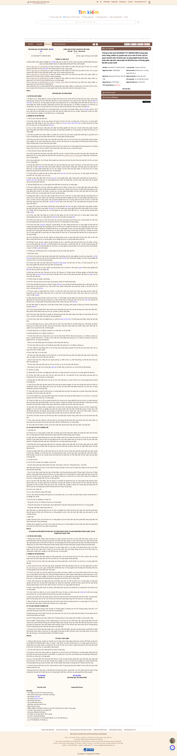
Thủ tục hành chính (56, 17)
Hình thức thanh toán (100, 730)
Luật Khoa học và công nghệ (73, 155)
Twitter (97, 754)
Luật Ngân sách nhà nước (42, 175)
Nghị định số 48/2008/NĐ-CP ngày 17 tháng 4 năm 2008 (49, 82)
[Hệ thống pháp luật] (37, 2)
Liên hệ (130, 2)
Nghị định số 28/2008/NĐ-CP (40, 78)
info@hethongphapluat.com (106, 745)
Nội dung (48, 44)
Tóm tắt (30, 44)
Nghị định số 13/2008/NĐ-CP (40, 66)
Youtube (82, 754)
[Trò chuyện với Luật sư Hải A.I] (172, 740)
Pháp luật (114, 2)
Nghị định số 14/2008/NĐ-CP (40, 70)
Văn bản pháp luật (39, 38)
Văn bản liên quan (59, 44)
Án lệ (126, 17)
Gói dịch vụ (122, 2)
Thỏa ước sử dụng (62, 730)
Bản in (127, 44)
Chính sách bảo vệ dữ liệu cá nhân (81, 730)
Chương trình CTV (140, 2)
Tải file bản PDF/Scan (111, 97)
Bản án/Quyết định (116, 17)
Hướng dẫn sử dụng (115, 730)
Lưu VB (134, 44)
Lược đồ (39, 44)
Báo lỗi (147, 44)
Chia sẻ (141, 44)
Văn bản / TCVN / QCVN (72, 17)
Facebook (90, 754)
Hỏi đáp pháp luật (88, 17)
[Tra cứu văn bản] (88, 12)
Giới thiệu (107, 2)
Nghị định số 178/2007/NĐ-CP (40, 74)
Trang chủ (29, 38)
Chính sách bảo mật (47, 730)
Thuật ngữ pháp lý (102, 17)
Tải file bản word (110, 92)
